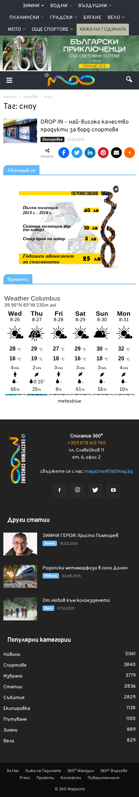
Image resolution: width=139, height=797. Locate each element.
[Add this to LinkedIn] (90, 152)
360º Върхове (113, 771)
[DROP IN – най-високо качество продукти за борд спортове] (20, 131)
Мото (14, 29)
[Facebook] (59, 491)
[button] (129, 80)
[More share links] (129, 152)
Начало (10, 97)
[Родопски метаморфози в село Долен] (20, 576)
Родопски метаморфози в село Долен (85, 568)
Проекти (45, 778)
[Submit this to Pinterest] (103, 152)
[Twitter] (95, 491)
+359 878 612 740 (86, 443)
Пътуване (15, 719)
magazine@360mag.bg (109, 471)
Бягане (92, 18)
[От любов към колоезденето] (20, 609)
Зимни (31, 6)
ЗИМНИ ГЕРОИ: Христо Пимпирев (80, 536)
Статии (12, 687)
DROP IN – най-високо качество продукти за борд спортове (84, 126)
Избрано (13, 676)
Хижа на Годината (102, 29)
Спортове (15, 665)
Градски (61, 18)
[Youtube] (113, 491)
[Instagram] (77, 490)
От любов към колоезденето (76, 600)
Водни (58, 6)
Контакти (70, 778)
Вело (114, 18)
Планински (24, 18)
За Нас (12, 771)
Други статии (28, 520)
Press (25, 778)
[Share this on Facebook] (63, 152)
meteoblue (69, 401)
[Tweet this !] (77, 152)
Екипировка (52, 139)
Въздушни (92, 6)
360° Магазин (80, 771)
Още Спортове (50, 29)
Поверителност (103, 778)
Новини (51, 576)
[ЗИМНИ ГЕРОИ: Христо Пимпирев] (20, 544)
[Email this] (116, 152)
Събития (14, 698)
